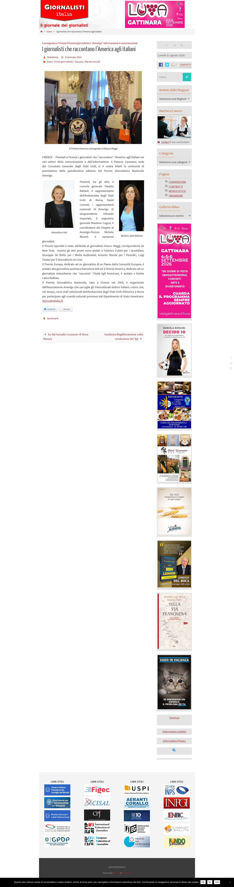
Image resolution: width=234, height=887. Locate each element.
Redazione (52, 57)
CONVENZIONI (177, 182)
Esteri (49, 31)
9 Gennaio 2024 (73, 57)
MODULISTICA (177, 191)
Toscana (78, 61)
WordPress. (127, 873)
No (210, 882)
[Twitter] (230, 363)
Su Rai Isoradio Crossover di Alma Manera (65, 337)
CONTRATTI (176, 186)
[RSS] (230, 368)
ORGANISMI (176, 195)
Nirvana (116, 873)
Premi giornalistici (63, 61)
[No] (230, 882)
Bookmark (52, 318)
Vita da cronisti (92, 61)
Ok (203, 882)
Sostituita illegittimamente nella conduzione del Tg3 (123, 337)
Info (217, 882)
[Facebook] (230, 358)
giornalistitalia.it (52, 301)
